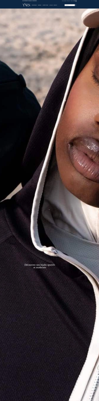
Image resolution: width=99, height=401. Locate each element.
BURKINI (39, 5)
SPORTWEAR (34, 5)
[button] (66, 1)
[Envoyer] (76, 5)
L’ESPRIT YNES (45, 5)
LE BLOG (51, 5)
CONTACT (55, 5)
